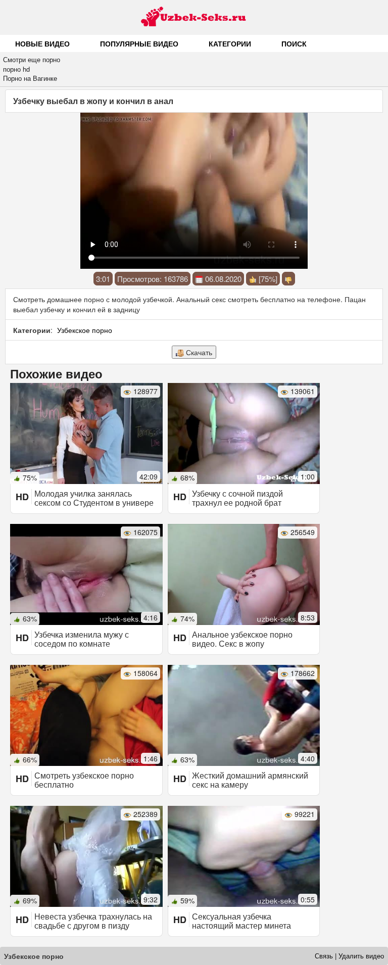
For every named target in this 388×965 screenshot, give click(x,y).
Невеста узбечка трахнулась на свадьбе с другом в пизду (93, 920)
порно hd (16, 69)
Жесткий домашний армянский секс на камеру (250, 779)
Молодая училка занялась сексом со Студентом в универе (94, 498)
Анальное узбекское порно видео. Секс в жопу (242, 639)
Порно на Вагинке (30, 78)
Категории (230, 43)
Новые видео (42, 43)
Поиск (294, 43)
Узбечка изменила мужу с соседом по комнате (81, 639)
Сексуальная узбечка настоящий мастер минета (241, 920)
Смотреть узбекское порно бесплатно (84, 779)
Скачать (198, 352)
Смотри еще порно (31, 59)
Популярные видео (139, 43)
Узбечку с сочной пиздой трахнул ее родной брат (237, 498)
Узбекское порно (84, 330)
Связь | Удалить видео (349, 955)
